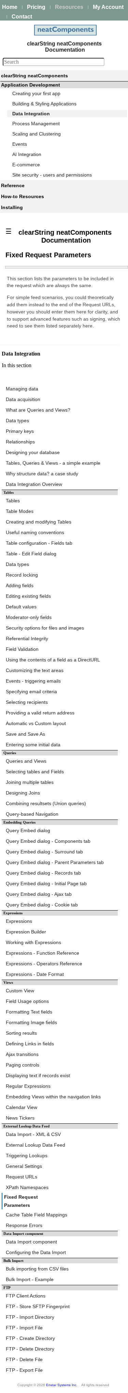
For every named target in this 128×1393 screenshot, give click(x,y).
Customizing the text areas (34, 670)
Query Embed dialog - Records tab (43, 873)
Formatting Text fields (29, 1012)
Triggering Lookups (26, 1155)
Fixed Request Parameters (21, 1201)
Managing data (22, 388)
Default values (21, 606)
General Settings (24, 1166)
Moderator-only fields (29, 617)
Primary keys (20, 431)
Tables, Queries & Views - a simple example (53, 463)
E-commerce (26, 164)
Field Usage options (27, 1001)
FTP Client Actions (25, 1296)
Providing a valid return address (40, 712)
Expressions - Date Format (35, 974)
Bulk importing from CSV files (37, 1269)
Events (19, 144)
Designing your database (33, 452)
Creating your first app (36, 93)
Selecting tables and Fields (35, 771)
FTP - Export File (24, 1370)
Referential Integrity (27, 638)
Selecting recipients (27, 702)
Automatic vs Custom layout (36, 723)
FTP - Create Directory (30, 1338)
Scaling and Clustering (36, 134)
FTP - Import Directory (30, 1317)
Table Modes (19, 511)
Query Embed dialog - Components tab (48, 841)
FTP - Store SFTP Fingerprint (38, 1306)
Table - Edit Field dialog (31, 553)
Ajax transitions (22, 1054)
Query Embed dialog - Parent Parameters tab (55, 862)
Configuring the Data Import (36, 1252)
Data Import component (23, 1234)
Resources (69, 7)
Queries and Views (26, 761)
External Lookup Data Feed (35, 1145)
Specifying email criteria (31, 691)
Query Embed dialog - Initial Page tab (46, 883)
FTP (7, 1288)
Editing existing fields (28, 596)
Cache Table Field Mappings (36, 1214)
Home (9, 7)
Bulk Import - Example (30, 1279)
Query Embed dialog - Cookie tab (42, 904)
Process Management (36, 123)
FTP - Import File (24, 1327)
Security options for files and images (45, 628)
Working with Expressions (33, 942)
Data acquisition (23, 399)
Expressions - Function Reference (42, 953)
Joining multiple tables (30, 782)
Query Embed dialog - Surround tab (44, 851)
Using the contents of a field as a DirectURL (53, 659)
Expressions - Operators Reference (44, 963)
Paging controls (22, 1065)
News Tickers (20, 1118)
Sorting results (21, 1033)
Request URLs (21, 1176)
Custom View (20, 990)
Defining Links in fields (30, 1043)
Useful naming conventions (35, 532)
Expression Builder (26, 931)
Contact (22, 17)
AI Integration (26, 154)
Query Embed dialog (28, 830)
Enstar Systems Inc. (61, 1385)
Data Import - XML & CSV (33, 1134)
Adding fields (19, 585)
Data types (17, 420)
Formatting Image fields (31, 1022)
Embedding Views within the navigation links (53, 1096)
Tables (13, 500)
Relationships (20, 441)
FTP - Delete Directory (30, 1349)
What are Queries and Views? (38, 410)
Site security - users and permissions (52, 175)
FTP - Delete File (24, 1359)
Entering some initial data (33, 744)
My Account (108, 7)
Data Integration (31, 113)
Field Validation (22, 649)
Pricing (36, 7)
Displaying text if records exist (38, 1075)
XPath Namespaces (27, 1187)
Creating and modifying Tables (38, 522)
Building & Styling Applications (44, 103)
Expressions (19, 921)
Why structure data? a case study (42, 473)
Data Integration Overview (34, 484)
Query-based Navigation (32, 814)
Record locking (22, 575)
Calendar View (21, 1107)
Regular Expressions (28, 1086)
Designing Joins (23, 793)
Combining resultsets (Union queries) (46, 803)
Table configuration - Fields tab (39, 543)
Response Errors (24, 1225)
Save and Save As (25, 734)
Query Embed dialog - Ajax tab (39, 894)
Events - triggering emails (33, 681)
